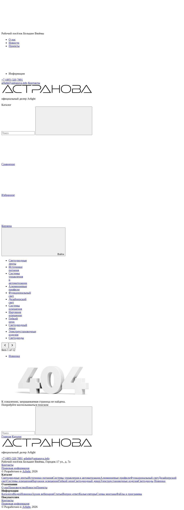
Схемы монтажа (106, 493)
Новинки (14, 356)
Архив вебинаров (43, 493)
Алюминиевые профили (18, 288)
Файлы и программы (129, 493)
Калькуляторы (87, 493)
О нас (12, 39)
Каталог (17, 436)
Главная (6, 436)
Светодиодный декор (87, 481)
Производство (17, 487)
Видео (17, 493)
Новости (14, 42)
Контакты (34, 82)
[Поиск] (63, 121)
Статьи (58, 493)
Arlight (26, 471)
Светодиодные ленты (14, 477)
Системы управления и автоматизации (76, 477)
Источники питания (15, 268)
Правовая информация (15, 468)
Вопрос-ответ (70, 493)
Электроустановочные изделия (119, 481)
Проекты (14, 46)
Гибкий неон (13, 320)
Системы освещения (15, 307)
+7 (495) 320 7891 (12, 458)
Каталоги (7, 493)
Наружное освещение (15, 314)
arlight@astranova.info (36, 458)
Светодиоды (16, 337)
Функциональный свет (144, 477)
